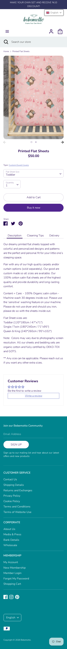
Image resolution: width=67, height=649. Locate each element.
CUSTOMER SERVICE (16, 473)
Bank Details (11, 540)
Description (14, 235)
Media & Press (12, 534)
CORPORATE (11, 522)
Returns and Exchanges (17, 490)
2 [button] (35, 142)
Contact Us (10, 479)
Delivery (54, 235)
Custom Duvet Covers (19, 165)
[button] (53, 13)
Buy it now (33, 208)
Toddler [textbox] (10, 175)
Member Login (12, 573)
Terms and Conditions (16, 506)
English (10, 617)
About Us (9, 529)
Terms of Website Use (17, 512)
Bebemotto (26, 640)
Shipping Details (13, 485)
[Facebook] (5, 597)
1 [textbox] (7, 185)
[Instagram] (11, 597)
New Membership (14, 568)
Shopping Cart (12, 584)
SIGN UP (16, 444)
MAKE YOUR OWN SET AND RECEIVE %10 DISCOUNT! (33, 4)
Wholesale (10, 545)
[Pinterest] (17, 597)
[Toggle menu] (7, 31)
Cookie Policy (11, 501)
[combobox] (33, 173)
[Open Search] (6, 42)
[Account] (51, 30)
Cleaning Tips (35, 235)
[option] (33, 97)
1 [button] (31, 142)
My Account (10, 562)
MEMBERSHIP (12, 555)
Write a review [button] (33, 396)
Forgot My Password (16, 578)
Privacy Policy (11, 496)
